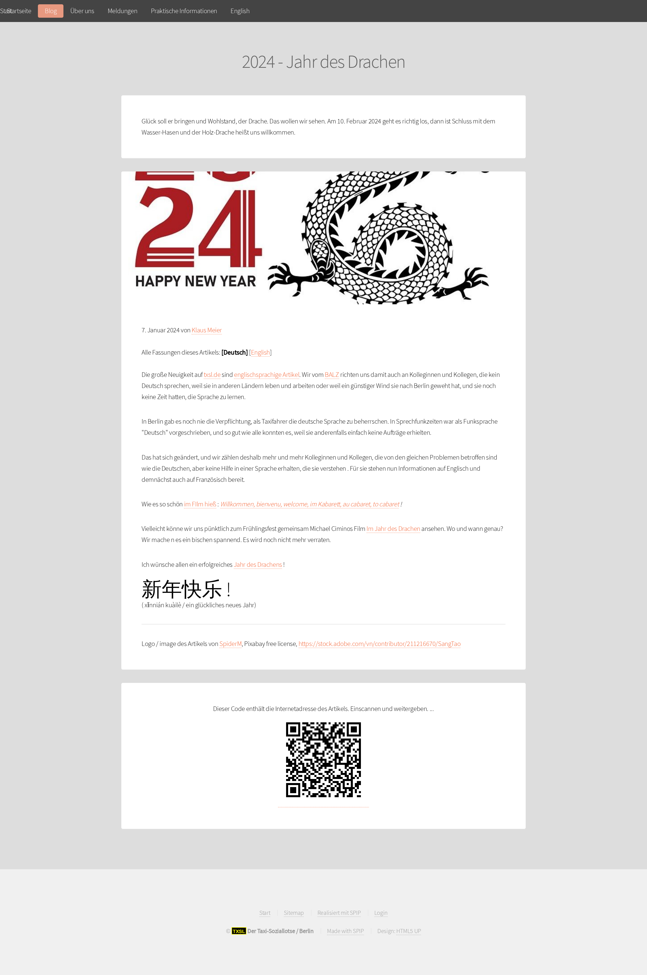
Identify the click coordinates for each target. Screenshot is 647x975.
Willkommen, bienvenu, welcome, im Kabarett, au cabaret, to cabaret (309, 504)
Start (264, 913)
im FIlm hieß (200, 504)
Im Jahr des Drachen (393, 528)
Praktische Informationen (184, 11)
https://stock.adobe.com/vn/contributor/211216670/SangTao (379, 643)
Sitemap (294, 913)
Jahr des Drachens (258, 564)
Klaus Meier (207, 330)
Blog (51, 11)
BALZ (332, 374)
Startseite (19, 11)
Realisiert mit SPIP (339, 913)
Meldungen (122, 11)
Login (381, 913)
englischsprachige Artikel (266, 374)
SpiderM (230, 643)
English (239, 11)
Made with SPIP (345, 931)
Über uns (82, 11)
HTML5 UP (408, 931)
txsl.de (212, 374)
